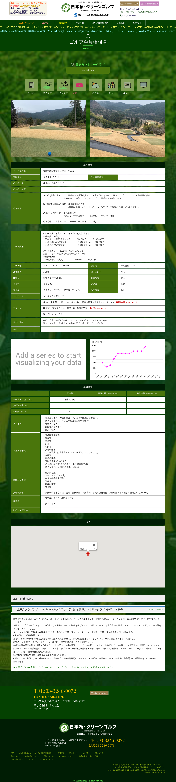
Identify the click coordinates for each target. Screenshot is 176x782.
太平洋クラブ (22, 667)
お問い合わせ (79, 93)
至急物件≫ (25, 6)
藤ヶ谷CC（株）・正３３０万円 (24, 27)
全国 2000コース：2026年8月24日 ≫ (28, 3)
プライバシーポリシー (66, 756)
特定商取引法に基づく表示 (88, 756)
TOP (12, 753)
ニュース (127, 93)
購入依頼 (47, 93)
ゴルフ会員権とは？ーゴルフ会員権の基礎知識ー (36, 753)
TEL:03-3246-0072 (131, 9)
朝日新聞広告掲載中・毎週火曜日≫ (27, 13)
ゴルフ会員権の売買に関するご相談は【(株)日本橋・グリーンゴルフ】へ (138, 767)
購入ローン (73, 753)
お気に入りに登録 (128, 15)
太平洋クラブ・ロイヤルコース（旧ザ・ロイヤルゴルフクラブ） (60, 667)
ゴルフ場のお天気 (17, 759)
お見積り (31, 93)
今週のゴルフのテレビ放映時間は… (25, 8)
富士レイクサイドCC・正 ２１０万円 (59, 27)
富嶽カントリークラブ (103, 667)
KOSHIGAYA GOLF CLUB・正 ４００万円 (124, 27)
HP (143, 93)
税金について (15, 756)
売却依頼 (63, 93)
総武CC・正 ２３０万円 (90, 27)
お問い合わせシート (32, 756)
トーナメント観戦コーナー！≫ (23, 11)
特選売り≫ (35, 6)
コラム (30, 759)
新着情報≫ (15, 6)
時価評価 (61, 753)
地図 (111, 93)
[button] (88, 554)
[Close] (94, 545)
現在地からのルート (128, 302)
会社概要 (85, 753)
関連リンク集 (48, 756)
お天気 (95, 93)
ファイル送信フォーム (45, 759)
